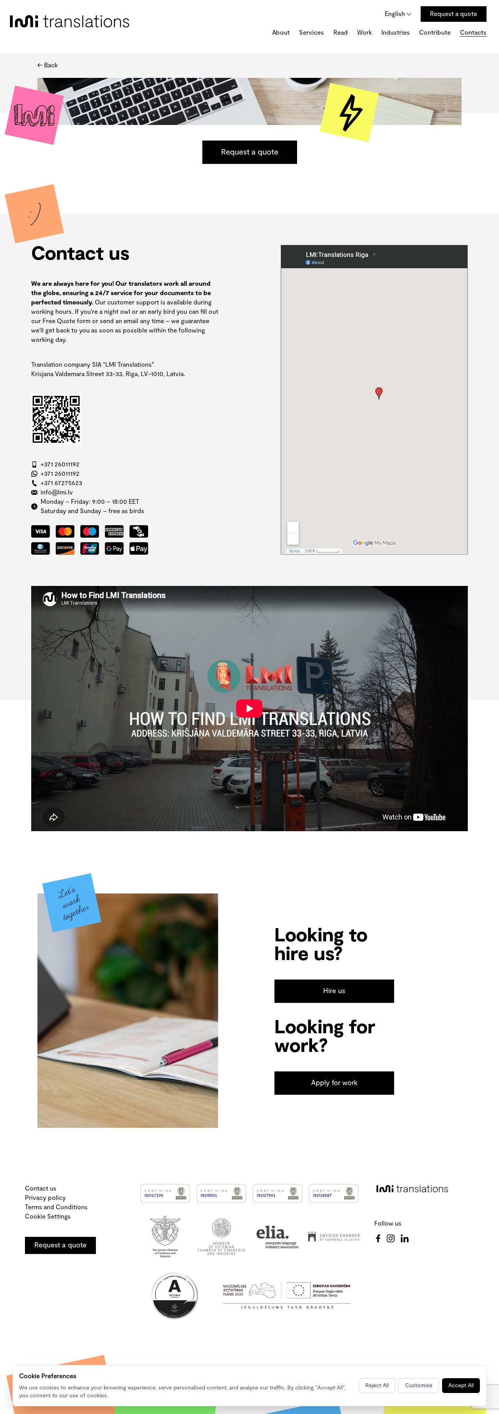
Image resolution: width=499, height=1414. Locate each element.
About (281, 33)
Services (311, 33)
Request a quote (453, 14)
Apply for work (334, 1083)
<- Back (47, 65)
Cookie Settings (48, 1217)
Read (340, 33)
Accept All (461, 1385)
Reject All (377, 1385)
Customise (418, 1385)
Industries (395, 33)
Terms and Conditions (56, 1207)
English (396, 14)
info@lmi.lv (57, 492)
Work (364, 33)
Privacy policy (45, 1198)
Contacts (473, 33)
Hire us (334, 991)
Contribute (435, 33)
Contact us (41, 1188)
